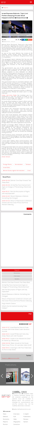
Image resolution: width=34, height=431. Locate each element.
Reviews (25, 419)
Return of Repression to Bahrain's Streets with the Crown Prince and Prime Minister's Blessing (17, 202)
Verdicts (17, 279)
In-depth (26, 414)
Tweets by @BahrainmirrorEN (10, 358)
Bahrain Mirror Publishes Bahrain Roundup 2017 (20, 373)
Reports (5, 7)
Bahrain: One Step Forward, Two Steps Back (16, 181)
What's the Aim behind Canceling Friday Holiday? (14, 307)
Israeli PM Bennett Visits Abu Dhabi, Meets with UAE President (15, 335)
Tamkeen (28, 164)
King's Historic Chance (9, 303)
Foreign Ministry (7, 164)
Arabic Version (6, 157)
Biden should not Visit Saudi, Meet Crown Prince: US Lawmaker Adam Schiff (16, 344)
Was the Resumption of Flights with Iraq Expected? (16, 192)
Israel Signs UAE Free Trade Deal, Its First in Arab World (16, 349)
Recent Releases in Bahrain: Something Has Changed (15, 197)
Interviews (17, 276)
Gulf (29, 324)
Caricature (16, 424)
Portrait (5, 424)
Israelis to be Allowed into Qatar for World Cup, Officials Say (16, 339)
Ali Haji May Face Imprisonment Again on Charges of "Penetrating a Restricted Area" (16, 187)
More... (29, 208)
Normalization (19, 164)
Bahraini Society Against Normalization (13, 170)
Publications (10, 365)
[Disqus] (17, 241)
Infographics (16, 422)
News (4, 414)
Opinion (25, 422)
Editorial (5, 416)
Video (15, 419)
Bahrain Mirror (3, 2)
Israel (29, 170)
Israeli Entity (6, 167)
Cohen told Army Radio (9, 95)
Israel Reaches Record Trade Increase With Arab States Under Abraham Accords (15, 329)
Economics (17, 273)
